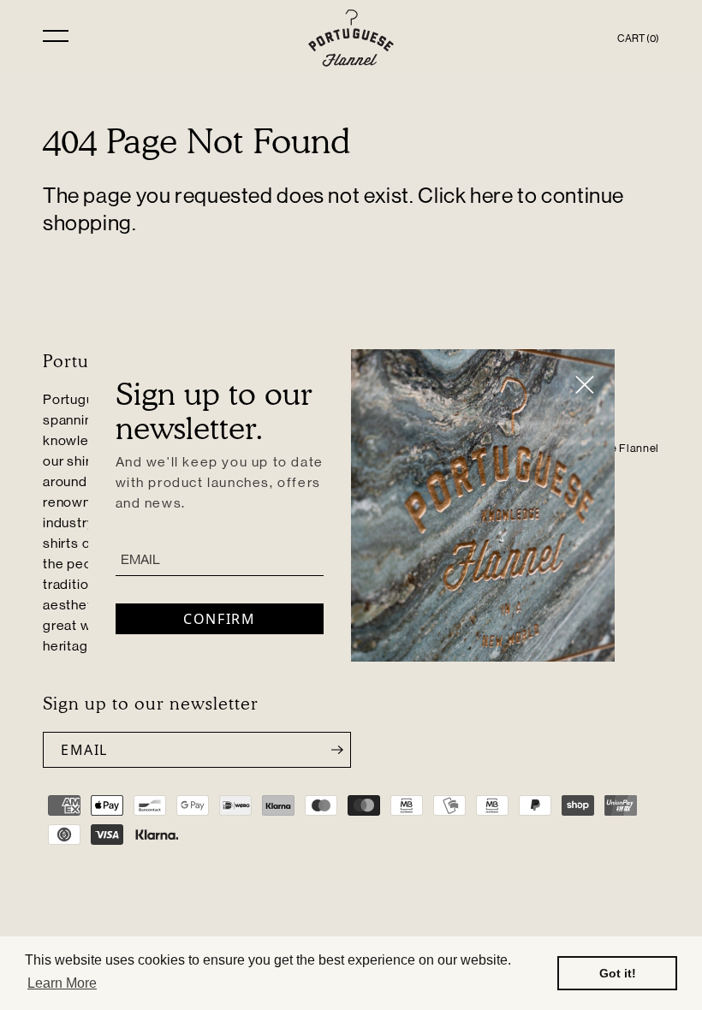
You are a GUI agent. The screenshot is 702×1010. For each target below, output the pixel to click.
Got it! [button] (617, 973)
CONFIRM (219, 618)
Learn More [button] (62, 983)
